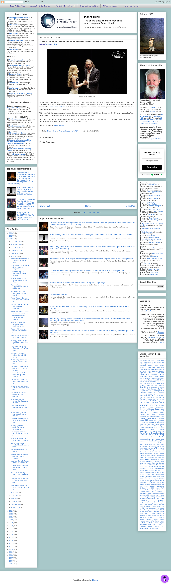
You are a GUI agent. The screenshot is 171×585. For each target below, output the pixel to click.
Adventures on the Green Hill (154, 362)
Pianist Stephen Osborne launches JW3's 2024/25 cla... (20, 300)
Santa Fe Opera (156, 491)
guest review (144, 437)
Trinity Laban (156, 513)
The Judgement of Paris (58, 295)
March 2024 (15, 501)
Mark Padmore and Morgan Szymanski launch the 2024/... (20, 260)
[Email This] (88, 131)
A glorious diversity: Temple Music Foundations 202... (20, 462)
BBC (154, 373)
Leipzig (146, 444)
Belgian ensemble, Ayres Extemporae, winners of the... (20, 388)
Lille (149, 446)
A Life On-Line (145, 360)
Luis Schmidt (153, 199)
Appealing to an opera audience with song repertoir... (18, 414)
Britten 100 (156, 380)
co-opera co (160, 401)
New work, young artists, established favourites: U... (19, 342)
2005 (11, 564)
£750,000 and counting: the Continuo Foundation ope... (20, 480)
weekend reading (145, 521)
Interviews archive (132, 6)
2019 (11, 523)
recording (147, 484)
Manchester (148, 450)
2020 (11, 520)
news (147, 459)
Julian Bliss (154, 272)
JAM (146, 441)
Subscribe (152, 167)
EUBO (151, 420)
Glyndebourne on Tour (157, 431)
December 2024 (16, 241)
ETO (146, 420)
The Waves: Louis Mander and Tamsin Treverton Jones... (19, 368)
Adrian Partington (155, 206)
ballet (149, 367)
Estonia (142, 420)
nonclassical (143, 461)
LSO (159, 448)
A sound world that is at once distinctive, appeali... (18, 394)
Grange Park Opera (157, 433)
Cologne (146, 402)
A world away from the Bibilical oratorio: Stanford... (18, 317)
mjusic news (155, 450)
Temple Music (156, 506)
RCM (148, 482)
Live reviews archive (89, 6)
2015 (11, 534)
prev (148, 480)
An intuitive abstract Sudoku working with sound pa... (20, 439)
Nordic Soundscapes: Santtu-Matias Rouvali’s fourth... (20, 445)
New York (158, 457)
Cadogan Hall (159, 391)
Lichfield (144, 446)
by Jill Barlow (153, 387)
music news (159, 454)
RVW (162, 488)
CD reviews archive (111, 6)
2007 (11, 558)
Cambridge (143, 392)
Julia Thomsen (154, 218)
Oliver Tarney (153, 220)
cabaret (151, 391)
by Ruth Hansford (151, 389)
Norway (142, 465)
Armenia (149, 365)
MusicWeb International (156, 337)
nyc (146, 465)
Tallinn (149, 506)
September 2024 (17, 250)
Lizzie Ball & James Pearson (151, 239)
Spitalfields (143, 501)
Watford (156, 519)
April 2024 (14, 498)
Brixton (147, 381)
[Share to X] (93, 131)
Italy (141, 441)
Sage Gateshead (158, 490)
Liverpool (153, 446)
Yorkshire (155, 528)
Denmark (161, 411)
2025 (11, 236)
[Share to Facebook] (95, 131)
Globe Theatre (157, 429)
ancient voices (159, 364)
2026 (11, 233)
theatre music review (146, 511)
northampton (147, 463)
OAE (157, 465)
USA (158, 515)
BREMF (142, 378)
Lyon (162, 448)
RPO (148, 488)
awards (142, 367)
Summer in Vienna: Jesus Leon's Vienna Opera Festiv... (19, 467)
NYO (149, 465)
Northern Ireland (158, 463)
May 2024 (14, 496)
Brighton (147, 378)
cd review (149, 395)
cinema (150, 399)
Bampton (147, 369)
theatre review (159, 512)
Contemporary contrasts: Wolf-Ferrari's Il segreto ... (19, 381)
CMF (154, 401)
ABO (141, 362)
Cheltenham (150, 397)
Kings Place (160, 441)
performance (147, 476)
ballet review (156, 367)
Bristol (153, 378)
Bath (149, 371)
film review (151, 424)
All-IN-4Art (151, 364)
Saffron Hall (149, 490)
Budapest (161, 381)
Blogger (95, 580)
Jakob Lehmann (154, 269)
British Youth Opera (146, 380)
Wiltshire (161, 525)
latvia (141, 443)
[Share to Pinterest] (97, 131)
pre (145, 480)
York (150, 528)
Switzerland (143, 506)
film (145, 424)
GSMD (150, 435)
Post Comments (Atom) (92, 212)
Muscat (157, 451)
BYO (146, 391)
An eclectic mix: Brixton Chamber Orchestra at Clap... (19, 280)
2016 (11, 532)
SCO (162, 491)
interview (150, 439)
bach (146, 367)
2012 (11, 543)
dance (148, 411)
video (156, 517)
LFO (141, 446)
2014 (11, 537)
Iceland (142, 439)
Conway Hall (144, 409)
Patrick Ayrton (153, 257)
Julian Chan (151, 236)
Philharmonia (156, 476)
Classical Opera (144, 401)
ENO (154, 418)
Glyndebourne (144, 431)
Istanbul (161, 439)
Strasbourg (150, 503)
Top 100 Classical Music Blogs (151, 120)
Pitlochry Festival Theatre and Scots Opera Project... (19, 456)
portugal (161, 478)
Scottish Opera (151, 493)
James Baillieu (152, 204)
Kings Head (152, 441)
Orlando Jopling (154, 195)
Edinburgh (161, 414)
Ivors (143, 441)
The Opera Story (149, 510)
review (153, 484)
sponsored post (152, 501)
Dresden (148, 413)
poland (156, 478)
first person (160, 424)
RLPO (146, 486)
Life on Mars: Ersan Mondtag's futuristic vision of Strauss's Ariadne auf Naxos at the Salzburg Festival (87, 271)
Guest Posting (159, 435)
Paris (141, 476)
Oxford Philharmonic (157, 474)
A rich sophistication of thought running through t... (20, 407)
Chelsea (142, 397)
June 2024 (15, 493)
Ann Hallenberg (157, 253)
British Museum (159, 378)
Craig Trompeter (147, 232)
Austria (47, 44)
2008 (11, 555)
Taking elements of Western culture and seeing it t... (20, 312)
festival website (58, 125)
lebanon (146, 443)
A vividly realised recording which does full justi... (20, 336)
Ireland (157, 439)
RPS (152, 488)
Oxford (157, 472)
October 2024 (16, 247)
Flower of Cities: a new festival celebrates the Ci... (19, 331)
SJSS (147, 495)
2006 (11, 561)
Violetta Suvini (152, 185)
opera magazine (149, 468)
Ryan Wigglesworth (153, 192)
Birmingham (144, 376)
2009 (11, 552)
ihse (145, 439)
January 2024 (16, 507)
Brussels (152, 381)
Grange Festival (145, 433)
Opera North (159, 468)
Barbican (153, 369)
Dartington (154, 411)
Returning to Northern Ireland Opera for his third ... (18, 355)
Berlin (162, 374)
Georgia (161, 427)
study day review (146, 504)
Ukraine (154, 515)
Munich (162, 450)
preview (54, 44)
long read (150, 448)
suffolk (155, 504)
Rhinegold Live (159, 484)
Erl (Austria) (160, 418)
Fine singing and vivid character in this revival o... (19, 433)
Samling (147, 491)
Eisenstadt (154, 416)
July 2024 (14, 256)
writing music (144, 528)
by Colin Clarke (156, 385)
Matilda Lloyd (153, 274)
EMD (159, 416)
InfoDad (161, 342)
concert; (161, 405)
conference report (146, 407)
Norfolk (149, 461)
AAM (162, 360)
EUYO (155, 420)
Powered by (146, 175)
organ (149, 472)
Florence (149, 426)
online (141, 467)
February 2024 (16, 504)
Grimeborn (143, 435)
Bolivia (151, 376)
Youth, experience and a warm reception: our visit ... (20, 487)
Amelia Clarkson (154, 243)
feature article (154, 422)
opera (151, 467)
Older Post (130, 206)
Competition (154, 402)
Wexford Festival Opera (155, 523)
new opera (150, 457)
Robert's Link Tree (17, 6)
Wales (142, 519)
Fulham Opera (159, 426)
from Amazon (151, 311)
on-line (161, 465)
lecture (152, 443)
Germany (142, 429)
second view (160, 493)
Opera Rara (144, 471)
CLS (151, 401)
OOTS (146, 467)
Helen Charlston (158, 211)
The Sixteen (160, 510)
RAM (144, 482)
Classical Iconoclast (160, 333)
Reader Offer (155, 482)
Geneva (156, 427)
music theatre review (147, 456)
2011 (11, 546)
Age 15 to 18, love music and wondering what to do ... (19, 474)
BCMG (148, 374)
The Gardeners (151, 508)
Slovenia (152, 495)
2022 (11, 514)
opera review (154, 471)
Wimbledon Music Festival (149, 526)
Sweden (161, 504)
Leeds (157, 443)
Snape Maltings (150, 497)
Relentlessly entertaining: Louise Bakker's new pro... (19, 361)
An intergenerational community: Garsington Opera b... (19, 401)
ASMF (156, 365)
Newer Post (44, 206)
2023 (11, 511)
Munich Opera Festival (147, 451)
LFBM (162, 444)
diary (141, 413)
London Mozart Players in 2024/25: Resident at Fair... (19, 420)
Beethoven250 (155, 374)
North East (156, 461)
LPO (155, 448)
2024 (11, 239)
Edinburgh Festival (145, 416)
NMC (162, 459)
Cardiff (155, 392)
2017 (11, 529)
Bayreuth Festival (146, 373)
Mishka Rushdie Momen (154, 258)
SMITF (158, 495)
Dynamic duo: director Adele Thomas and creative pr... (18, 427)
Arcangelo (143, 365)
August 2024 (15, 253)
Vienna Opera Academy (57, 107)
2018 (11, 526)
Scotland (143, 493)
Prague (142, 480)
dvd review (151, 414)
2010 (11, 549)
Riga (141, 486)
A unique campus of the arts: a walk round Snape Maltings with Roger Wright (77, 283)
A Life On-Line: (155, 360)
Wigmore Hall (145, 525)
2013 (11, 540)
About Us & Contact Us (40, 6)
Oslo (152, 472)
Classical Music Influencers (149, 123)
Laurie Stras (145, 264)
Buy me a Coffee (155, 139)
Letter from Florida (154, 444)
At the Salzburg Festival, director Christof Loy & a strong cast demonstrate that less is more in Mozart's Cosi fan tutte (25, 191)
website (162, 519)
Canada (149, 392)
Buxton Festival (156, 383)
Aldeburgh (143, 364)
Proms (162, 480)
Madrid (141, 450)
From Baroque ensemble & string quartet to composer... (20, 267)
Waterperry (148, 519)
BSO (156, 381)
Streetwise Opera (159, 503)
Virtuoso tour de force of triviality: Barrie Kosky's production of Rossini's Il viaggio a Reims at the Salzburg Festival (91, 259)
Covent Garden (154, 409)
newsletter (154, 459)
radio (141, 482)
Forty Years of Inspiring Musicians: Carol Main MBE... (19, 348)
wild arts (155, 525)
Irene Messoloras (155, 209)
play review (149, 478)
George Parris (154, 237)
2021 (11, 517)
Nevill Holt (143, 457)
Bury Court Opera (145, 383)
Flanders (142, 426)
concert (161, 402)
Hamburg (154, 437)
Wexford (142, 523)
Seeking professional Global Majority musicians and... (18, 324)
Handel (161, 437)
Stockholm (143, 503)
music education (146, 454)
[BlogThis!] (90, 131)
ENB (162, 416)
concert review (148, 405)
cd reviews (160, 395)
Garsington (149, 428)
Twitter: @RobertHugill (65, 6)
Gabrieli (142, 427)
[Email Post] (83, 131)
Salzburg (142, 491)
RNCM (152, 486)
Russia (157, 488)
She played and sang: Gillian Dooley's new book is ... (18, 293)
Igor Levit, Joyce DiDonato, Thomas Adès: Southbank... (20, 306)
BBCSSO (142, 374)
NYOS (153, 465)
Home (88, 206)
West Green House (157, 521)
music (162, 451)
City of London (158, 399)
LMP (157, 446)
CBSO (160, 392)
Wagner (161, 517)
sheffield (142, 495)
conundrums (160, 407)
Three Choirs (144, 513)
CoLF (141, 402)
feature (146, 422)
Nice (159, 459)
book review (159, 376)
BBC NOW (160, 373)
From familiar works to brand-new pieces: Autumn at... (18, 374)
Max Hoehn (151, 214)
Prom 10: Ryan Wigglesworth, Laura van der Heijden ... (20, 286)
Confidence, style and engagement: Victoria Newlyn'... (19, 273)
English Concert (145, 418)
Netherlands (160, 455)
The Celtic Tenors (148, 202)
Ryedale (142, 490)
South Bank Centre (157, 499)
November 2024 (16, 244)
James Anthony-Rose (149, 248)
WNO (162, 527)
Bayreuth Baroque (158, 371)
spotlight (160, 501)
